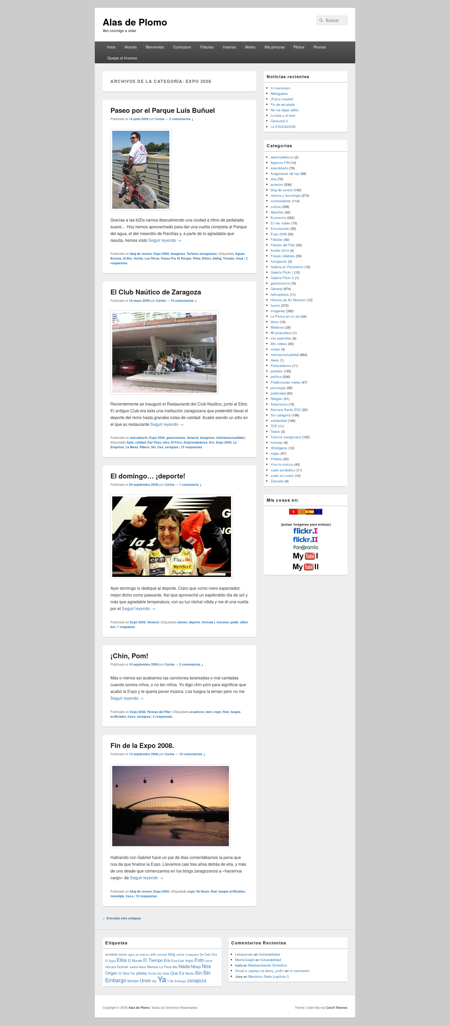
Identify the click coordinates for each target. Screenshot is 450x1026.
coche (180, 954)
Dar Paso (154, 442)
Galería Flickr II (282, 277)
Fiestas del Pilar (159, 711)
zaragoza (171, 447)
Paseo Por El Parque (176, 258)
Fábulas (207, 47)
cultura (276, 206)
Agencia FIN (280, 162)
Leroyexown (244, 954)
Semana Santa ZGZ (286, 409)
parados (277, 370)
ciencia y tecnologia (286, 195)
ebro (166, 442)
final (226, 711)
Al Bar (127, 258)
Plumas (320, 47)
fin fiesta (202, 891)
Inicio (111, 47)
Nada (184, 966)
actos (123, 954)
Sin (153, 447)
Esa (174, 960)
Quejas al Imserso (122, 57)
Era (211, 442)
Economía (278, 217)
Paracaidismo (281, 365)
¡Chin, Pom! (129, 655)
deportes (277, 212)
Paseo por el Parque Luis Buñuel (162, 110)
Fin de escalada (283, 104)
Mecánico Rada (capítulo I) (268, 976)
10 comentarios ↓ (192, 754)
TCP (274, 425)
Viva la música (282, 464)
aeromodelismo (282, 157)
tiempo (133, 980)
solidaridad (279, 420)
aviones (162, 954)
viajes (275, 453)
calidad (140, 442)
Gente (209, 961)
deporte (194, 622)
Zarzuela (277, 480)
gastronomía (175, 437)
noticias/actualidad (230, 437)
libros (275, 321)
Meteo (250, 47)
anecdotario (139, 437)
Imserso (229, 47)
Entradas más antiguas (122, 918)
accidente (111, 954)
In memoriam (280, 87)
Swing (217, 258)
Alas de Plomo (135, 21)
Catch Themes (336, 1007)
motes (275, 349)
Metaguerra (279, 93)
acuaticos (196, 711)
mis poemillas (281, 338)
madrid (133, 967)
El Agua (110, 961)
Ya (162, 978)
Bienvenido (155, 47)
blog (171, 954)
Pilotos (298, 47)
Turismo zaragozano (202, 253)
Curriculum (182, 47)
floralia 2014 (280, 250)
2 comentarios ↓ (181, 118)
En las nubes (280, 222)
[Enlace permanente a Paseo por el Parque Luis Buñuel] (140, 213)
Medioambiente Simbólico (267, 965)
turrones (277, 442)
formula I (208, 622)
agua (131, 954)
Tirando (228, 258)
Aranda (131, 47)
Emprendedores (196, 442)
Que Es (177, 973)
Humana (110, 967)
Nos (206, 966)
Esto (181, 960)
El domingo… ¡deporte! (147, 476)
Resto (189, 973)
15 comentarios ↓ (184, 300)
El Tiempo (153, 960)
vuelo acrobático (283, 470)
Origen (111, 973)
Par (132, 973)
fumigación (279, 261)
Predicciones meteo (286, 382)
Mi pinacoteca (281, 332)
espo (217, 711)
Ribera (144, 447)
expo (191, 891)
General (192, 437)
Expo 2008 (161, 253)
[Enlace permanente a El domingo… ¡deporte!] (171, 581)
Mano (142, 967)
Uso (160, 447)
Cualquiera (192, 954)
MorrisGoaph (244, 959)
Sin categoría (281, 415)
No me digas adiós (285, 109)
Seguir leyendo (165, 240)
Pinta (197, 258)
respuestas (191, 447)
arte (273, 178)
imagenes (178, 253)
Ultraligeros (279, 447)
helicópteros (280, 294)
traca (131, 716)
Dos (214, 954)
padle (234, 622)
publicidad (278, 393)
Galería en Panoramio (287, 266)
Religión (277, 398)
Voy (154, 981)
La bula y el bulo (283, 115)
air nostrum (142, 954)
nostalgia (117, 896)
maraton (222, 622)
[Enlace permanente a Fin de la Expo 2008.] (170, 850)
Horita (138, 258)
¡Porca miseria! (282, 98)
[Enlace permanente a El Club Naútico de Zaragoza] (164, 397)
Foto (199, 959)
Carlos (160, 118)
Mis (175, 967)
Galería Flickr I (282, 272)
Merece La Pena (159, 966)
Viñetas (276, 458)
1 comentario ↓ (190, 484)
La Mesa (132, 447)
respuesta (126, 626)
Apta (130, 442)
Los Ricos (152, 258)
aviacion (277, 184)
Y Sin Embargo (176, 981)
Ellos (122, 959)
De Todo (205, 954)
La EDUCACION (283, 126)
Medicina (277, 327)
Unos (239, 258)
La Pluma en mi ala (285, 316)
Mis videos (279, 343)
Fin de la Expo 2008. (142, 745)
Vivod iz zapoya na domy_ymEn (259, 970)
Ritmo (206, 258)
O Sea (124, 973)
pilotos (141, 973)
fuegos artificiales (231, 891)
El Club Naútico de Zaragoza (155, 292)
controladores (281, 200)
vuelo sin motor (282, 475)
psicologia (278, 387)
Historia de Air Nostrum (288, 299)
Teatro (275, 431)
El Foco (176, 442)
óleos (275, 360)
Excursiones (280, 228)
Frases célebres (283, 255)
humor (275, 305)
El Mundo (135, 960)
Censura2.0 (279, 120)
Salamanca (279, 404)
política (276, 376)
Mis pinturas (275, 47)
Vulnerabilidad (269, 954)
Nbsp (196, 966)
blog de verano (141, 253)
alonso (182, 622)
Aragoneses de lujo (285, 173)
